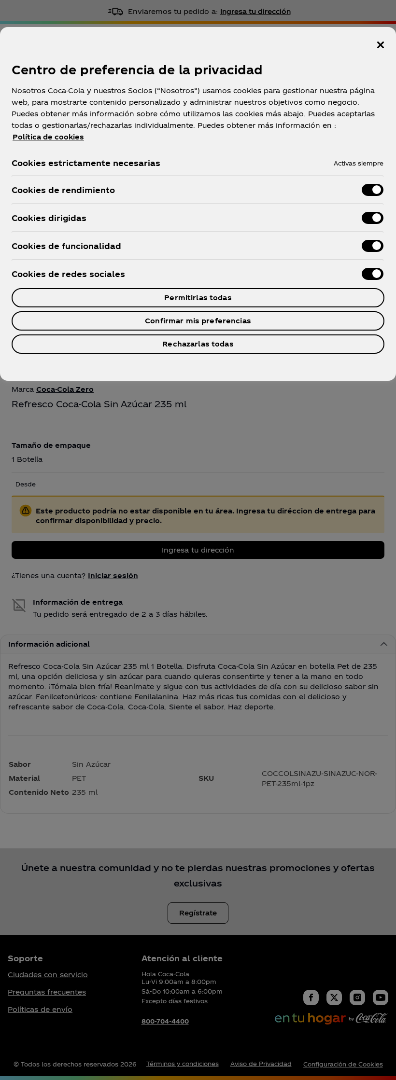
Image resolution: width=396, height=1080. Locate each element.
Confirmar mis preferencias (198, 321)
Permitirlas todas (197, 297)
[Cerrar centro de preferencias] (380, 44)
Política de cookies (48, 137)
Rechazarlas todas (197, 344)
